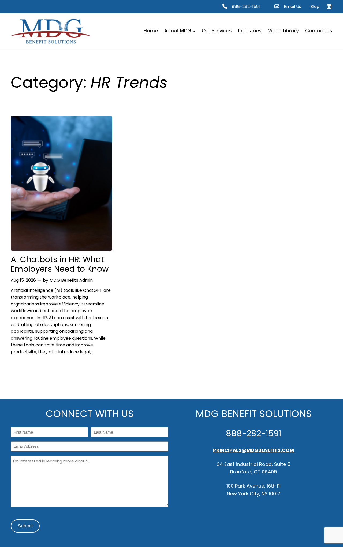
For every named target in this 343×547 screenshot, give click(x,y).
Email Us (292, 6)
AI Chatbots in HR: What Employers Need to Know (60, 264)
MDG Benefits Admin (71, 280)
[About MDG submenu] (193, 30)
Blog (314, 6)
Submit (25, 526)
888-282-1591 (246, 6)
